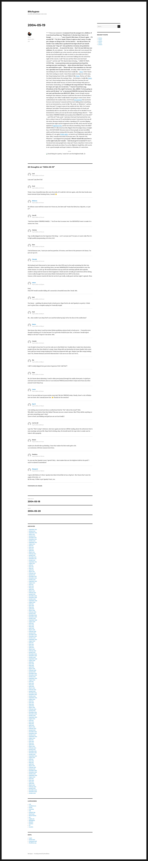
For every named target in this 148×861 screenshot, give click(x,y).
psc (30, 817)
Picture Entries (32, 815)
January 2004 (32, 710)
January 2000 (32, 788)
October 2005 (32, 676)
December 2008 (33, 615)
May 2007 (31, 646)
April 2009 (31, 608)
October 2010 (32, 579)
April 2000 (31, 783)
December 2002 (33, 731)
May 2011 (31, 568)
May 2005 (31, 685)
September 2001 (33, 756)
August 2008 (32, 621)
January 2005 (32, 691)
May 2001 (31, 762)
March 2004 (32, 707)
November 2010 (33, 578)
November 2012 (33, 539)
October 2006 (32, 657)
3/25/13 (100, 44)
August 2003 (32, 718)
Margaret (35, 469)
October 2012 (32, 541)
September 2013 (33, 532)
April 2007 (31, 647)
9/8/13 (100, 43)
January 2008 (32, 633)
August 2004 (32, 699)
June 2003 (31, 722)
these (81, 71)
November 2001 (33, 752)
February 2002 (32, 748)
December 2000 (33, 770)
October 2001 (32, 754)
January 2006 (32, 672)
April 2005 (31, 686)
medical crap (32, 812)
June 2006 (31, 663)
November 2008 (33, 617)
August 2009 (32, 602)
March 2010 (32, 591)
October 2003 (32, 715)
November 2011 (32, 558)
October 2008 (32, 618)
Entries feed (32, 839)
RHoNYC (31, 822)
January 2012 (32, 555)
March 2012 (32, 552)
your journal (78, 100)
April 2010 (31, 589)
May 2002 (31, 743)
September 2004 (33, 697)
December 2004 (33, 693)
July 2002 (31, 740)
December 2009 (33, 596)
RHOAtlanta (32, 820)
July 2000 (31, 778)
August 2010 (32, 583)
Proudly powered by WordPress (41, 853)
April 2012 (31, 550)
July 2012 (31, 545)
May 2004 (31, 704)
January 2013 (32, 536)
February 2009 (32, 612)
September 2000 (33, 775)
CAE (30, 804)
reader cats (31, 819)
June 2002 (31, 741)
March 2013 (32, 534)
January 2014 (32, 531)
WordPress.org (32, 843)
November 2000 (33, 772)
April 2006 (31, 667)
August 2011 (32, 563)
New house (31, 814)
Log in (30, 838)
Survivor (31, 823)
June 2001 (31, 761)
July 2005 (31, 681)
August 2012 (32, 544)
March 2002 (32, 746)
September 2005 (33, 678)
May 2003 (31, 723)
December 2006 (33, 654)
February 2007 (32, 651)
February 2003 (32, 728)
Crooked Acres (32, 806)
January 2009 (32, 613)
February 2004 (32, 709)
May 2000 (31, 782)
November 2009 (33, 597)
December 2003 (33, 712)
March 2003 (32, 727)
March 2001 (32, 765)
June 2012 (31, 547)
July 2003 (31, 720)
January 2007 (32, 652)
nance (34, 282)
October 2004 (32, 696)
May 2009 (31, 607)
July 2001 (31, 759)
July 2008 (31, 623)
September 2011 (33, 562)
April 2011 (31, 570)
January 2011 (32, 574)
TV (29, 825)
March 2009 (32, 610)
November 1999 (33, 791)
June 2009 (31, 605)
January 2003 (32, 730)
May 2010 (31, 587)
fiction (30, 807)
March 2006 (32, 668)
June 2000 (31, 780)
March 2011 (32, 571)
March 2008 (32, 629)
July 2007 (31, 642)
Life (29, 41)
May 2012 (31, 549)
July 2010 (31, 584)
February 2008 (32, 631)
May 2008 (31, 626)
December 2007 (33, 634)
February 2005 (32, 689)
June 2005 (31, 683)
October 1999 (32, 793)
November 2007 (33, 636)
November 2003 (33, 714)
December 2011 (32, 557)
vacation (31, 827)
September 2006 (33, 659)
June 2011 (31, 566)
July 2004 (31, 701)
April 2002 (31, 744)
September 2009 (33, 600)
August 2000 (32, 777)
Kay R (34, 404)
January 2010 (32, 594)
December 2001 (33, 751)
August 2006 (32, 660)
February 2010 (32, 592)
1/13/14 (100, 39)
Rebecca (34, 201)
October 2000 (32, 773)
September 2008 (33, 620)
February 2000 (32, 786)
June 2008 (31, 625)
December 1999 (33, 790)
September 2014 (33, 529)
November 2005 (33, 675)
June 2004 (31, 702)
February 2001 (32, 767)
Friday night (64, 134)
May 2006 (31, 665)
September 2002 (33, 736)
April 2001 (31, 764)
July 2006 (31, 662)
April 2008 (31, 628)
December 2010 (33, 576)
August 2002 (32, 738)
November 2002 (33, 733)
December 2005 (33, 673)
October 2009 (32, 599)
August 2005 (32, 680)
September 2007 (33, 639)
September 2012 (33, 542)
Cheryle (34, 259)
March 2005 (32, 688)
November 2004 (33, 694)
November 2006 (33, 655)
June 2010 (31, 586)
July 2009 (31, 604)
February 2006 (32, 670)
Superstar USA (57, 125)
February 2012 (32, 553)
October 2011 (32, 560)
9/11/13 (100, 41)
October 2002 (32, 735)
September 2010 (33, 581)
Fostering (31, 809)
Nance (34, 324)
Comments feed (33, 841)
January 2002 (32, 749)
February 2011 (32, 573)
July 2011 (31, 565)
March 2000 (32, 785)
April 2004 (31, 706)
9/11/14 (100, 38)
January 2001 (32, 769)
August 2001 (32, 757)
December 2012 (33, 537)
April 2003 (31, 725)
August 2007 (32, 641)
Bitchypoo (33, 11)
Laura (34, 389)
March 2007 (32, 649)
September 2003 (33, 717)
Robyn (29, 37)
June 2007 (31, 644)
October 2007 (32, 638)
